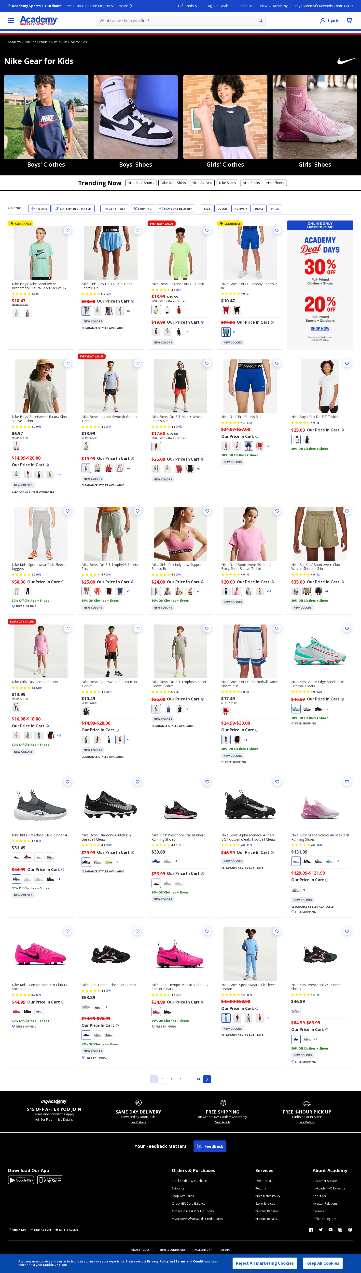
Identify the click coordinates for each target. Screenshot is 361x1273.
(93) (38, 426)
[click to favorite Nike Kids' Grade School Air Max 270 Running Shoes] (347, 782)
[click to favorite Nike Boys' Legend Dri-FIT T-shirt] (207, 230)
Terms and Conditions (193, 1261)
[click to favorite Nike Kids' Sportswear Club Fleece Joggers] (67, 511)
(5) (177, 691)
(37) (178, 845)
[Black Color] (178, 331)
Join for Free (43, 1119)
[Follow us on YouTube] (330, 1230)
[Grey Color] (27, 313)
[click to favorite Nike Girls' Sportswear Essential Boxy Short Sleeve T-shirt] (277, 511)
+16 (268, 591)
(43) (318, 422)
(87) (38, 840)
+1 (234, 331)
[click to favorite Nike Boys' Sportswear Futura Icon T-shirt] (137, 628)
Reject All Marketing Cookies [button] (265, 1263)
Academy (14, 42)
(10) (108, 574)
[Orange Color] (50, 474)
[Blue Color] (86, 311)
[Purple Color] (108, 311)
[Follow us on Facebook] (311, 1230)
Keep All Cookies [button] (322, 1263)
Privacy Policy (158, 1261)
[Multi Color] (296, 861)
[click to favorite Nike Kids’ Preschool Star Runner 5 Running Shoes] (207, 782)
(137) (249, 994)
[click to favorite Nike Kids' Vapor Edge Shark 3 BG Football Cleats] (347, 628)
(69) (108, 990)
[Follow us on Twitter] (321, 1230)
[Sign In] (323, 20)
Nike (54, 42)
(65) (108, 691)
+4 (186, 331)
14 (199, 1079)
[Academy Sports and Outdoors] (39, 20)
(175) (249, 422)
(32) (318, 574)
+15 (59, 735)
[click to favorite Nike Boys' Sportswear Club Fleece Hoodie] (277, 931)
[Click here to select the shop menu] (11, 20)
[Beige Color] (39, 474)
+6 (128, 310)
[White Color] (167, 309)
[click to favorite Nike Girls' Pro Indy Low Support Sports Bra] (207, 511)
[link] (154, 1079)
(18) (178, 994)
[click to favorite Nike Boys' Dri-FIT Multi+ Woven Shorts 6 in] (207, 363)
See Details (65, 1119)
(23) (108, 293)
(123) (319, 691)
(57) (248, 293)
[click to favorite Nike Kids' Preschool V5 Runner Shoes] (347, 931)
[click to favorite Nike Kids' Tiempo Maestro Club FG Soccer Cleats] (67, 931)
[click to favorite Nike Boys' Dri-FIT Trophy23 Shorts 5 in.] (137, 511)
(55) (178, 289)
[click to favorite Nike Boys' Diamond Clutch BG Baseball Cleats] (137, 782)
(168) (319, 845)
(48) (248, 574)
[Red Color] (178, 309)
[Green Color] (16, 313)
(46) (318, 994)
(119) (249, 845)
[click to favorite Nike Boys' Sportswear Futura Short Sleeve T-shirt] (67, 363)
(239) (39, 687)
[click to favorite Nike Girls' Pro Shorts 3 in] (277, 363)
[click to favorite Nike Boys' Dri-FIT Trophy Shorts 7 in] (277, 230)
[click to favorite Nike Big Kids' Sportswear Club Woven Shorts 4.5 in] (347, 511)
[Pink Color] (120, 311)
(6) (38, 293)
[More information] (133, 301)
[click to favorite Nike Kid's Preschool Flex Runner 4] (67, 782)
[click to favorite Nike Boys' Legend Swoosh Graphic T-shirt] (137, 363)
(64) (108, 426)
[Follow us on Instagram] (340, 1230)
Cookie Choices (55, 1265)
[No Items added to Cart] (349, 20)
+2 (267, 445)
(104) (109, 845)
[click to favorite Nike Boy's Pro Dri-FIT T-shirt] (347, 363)
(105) (179, 426)
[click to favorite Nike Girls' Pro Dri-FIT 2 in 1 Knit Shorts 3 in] (137, 230)
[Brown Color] (190, 591)
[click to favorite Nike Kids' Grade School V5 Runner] (137, 931)
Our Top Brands (36, 42)
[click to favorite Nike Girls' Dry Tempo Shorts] (67, 628)
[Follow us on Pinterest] (350, 1230)
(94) (38, 574)
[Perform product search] (260, 20)
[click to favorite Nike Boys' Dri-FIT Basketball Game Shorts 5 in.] (277, 628)
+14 (59, 474)
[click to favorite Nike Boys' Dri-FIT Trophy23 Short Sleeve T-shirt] (207, 628)
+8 (267, 1017)
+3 (128, 591)
